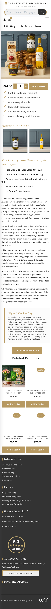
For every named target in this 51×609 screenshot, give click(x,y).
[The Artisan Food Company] (25, 8)
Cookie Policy (8, 472)
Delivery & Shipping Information (16, 500)
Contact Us (7, 480)
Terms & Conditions (11, 476)
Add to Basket (38, 86)
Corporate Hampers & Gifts (27, 350)
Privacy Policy (8, 468)
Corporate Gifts (9, 493)
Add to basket (13, 404)
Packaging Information (12, 504)
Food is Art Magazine (11, 496)
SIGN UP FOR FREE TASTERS (20, 573)
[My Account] (5, 19)
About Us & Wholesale (12, 465)
